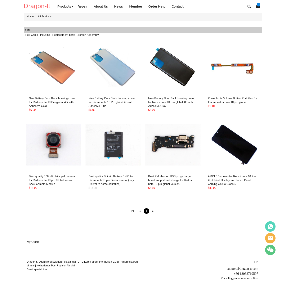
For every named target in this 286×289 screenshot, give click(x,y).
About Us (101, 6)
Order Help (156, 6)
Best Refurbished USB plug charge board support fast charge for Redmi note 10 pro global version (170, 180)
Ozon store (45, 261)
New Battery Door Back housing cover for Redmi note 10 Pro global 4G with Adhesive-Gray (171, 102)
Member (135, 6)
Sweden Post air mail (64, 261)
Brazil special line (37, 269)
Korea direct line (93, 261)
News (118, 6)
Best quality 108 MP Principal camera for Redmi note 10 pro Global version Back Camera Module (52, 180)
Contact (178, 6)
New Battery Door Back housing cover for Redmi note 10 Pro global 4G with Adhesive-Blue (112, 102)
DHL (80, 261)
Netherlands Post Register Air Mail (55, 265)
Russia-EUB (111, 261)
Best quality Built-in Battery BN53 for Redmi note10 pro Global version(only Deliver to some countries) (111, 180)
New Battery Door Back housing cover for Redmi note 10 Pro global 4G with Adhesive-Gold (52, 102)
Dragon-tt (32, 261)
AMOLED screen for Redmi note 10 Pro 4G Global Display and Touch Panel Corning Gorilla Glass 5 (232, 180)
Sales (270, 226)
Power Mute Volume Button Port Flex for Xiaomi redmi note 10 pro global (232, 100)
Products (64, 6)
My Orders (33, 241)
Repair (82, 6)
